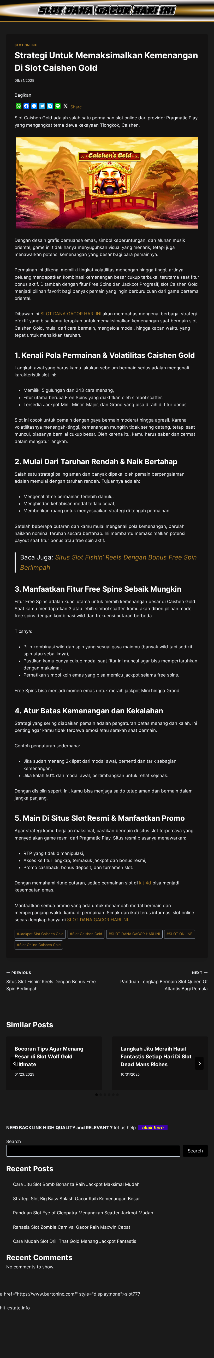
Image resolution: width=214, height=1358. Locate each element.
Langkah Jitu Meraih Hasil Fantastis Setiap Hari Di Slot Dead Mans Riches (156, 1057)
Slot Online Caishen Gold (39, 945)
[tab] (96, 1094)
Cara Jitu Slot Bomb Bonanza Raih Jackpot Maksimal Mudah (76, 1184)
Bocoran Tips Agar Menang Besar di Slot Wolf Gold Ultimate (49, 1057)
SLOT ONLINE (26, 45)
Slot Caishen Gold (86, 934)
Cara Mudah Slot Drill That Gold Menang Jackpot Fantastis (74, 1241)
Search (13, 1141)
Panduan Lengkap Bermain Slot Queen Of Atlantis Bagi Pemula (164, 981)
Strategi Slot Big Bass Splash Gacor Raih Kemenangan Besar (76, 1198)
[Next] (199, 1063)
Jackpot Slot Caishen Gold (40, 934)
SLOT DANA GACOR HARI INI (70, 313)
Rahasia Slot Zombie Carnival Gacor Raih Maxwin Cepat (71, 1227)
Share (76, 106)
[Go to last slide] (14, 1063)
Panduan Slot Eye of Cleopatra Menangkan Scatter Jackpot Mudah (83, 1212)
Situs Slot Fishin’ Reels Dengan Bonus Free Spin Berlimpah (51, 981)
